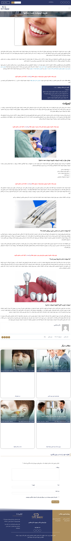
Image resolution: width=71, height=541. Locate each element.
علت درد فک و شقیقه (17, 447)
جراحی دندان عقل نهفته (35, 80)
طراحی (41, 537)
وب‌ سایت (57, 491)
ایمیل (33, 485)
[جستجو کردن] (12, 3)
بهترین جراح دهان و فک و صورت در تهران (53, 69)
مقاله (45, 337)
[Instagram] (69, 2)
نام (58, 485)
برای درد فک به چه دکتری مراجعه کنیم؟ (53, 447)
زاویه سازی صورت (42, 67)
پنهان (55, 87)
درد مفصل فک (17, 396)
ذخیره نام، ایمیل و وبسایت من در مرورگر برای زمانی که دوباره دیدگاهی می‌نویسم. (41, 497)
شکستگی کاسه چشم (56, 519)
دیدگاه (57, 467)
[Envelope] (61, 2)
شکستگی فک (58, 521)
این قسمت (29, 76)
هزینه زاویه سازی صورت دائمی (53, 396)
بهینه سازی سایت (35, 537)
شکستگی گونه (67, 521)
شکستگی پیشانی (66, 519)
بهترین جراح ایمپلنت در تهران (36, 69)
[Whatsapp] (64, 2)
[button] (69, 8)
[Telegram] (66, 2)
